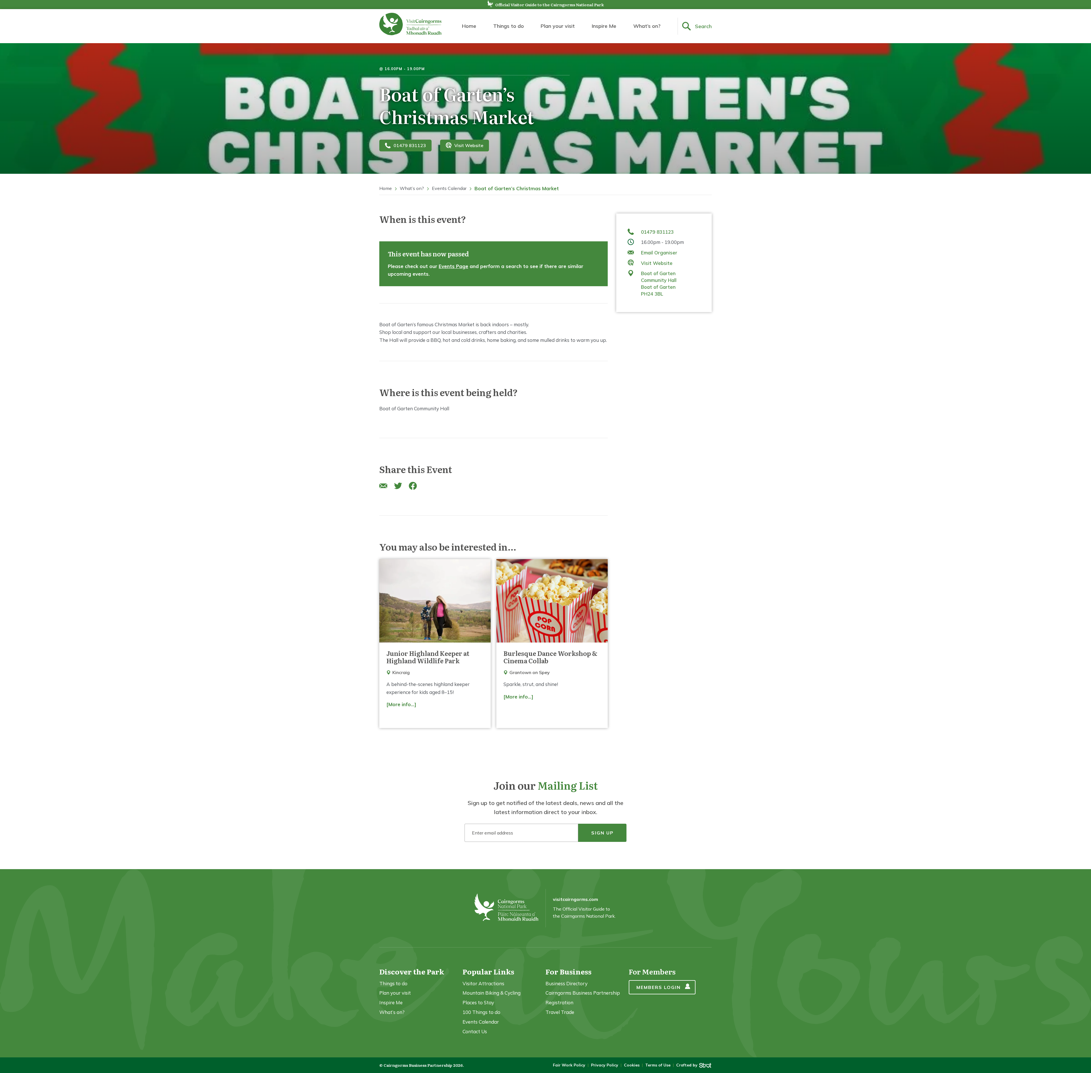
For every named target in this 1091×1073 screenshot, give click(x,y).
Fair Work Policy (569, 1065)
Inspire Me (604, 26)
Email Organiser (659, 253)
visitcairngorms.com (575, 899)
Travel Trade (560, 1012)
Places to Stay (478, 1002)
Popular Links (488, 971)
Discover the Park (411, 971)
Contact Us (475, 1031)
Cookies (632, 1065)
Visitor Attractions (483, 983)
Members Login (658, 987)
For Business (569, 971)
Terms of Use (658, 1065)
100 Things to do (481, 1012)
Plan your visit (558, 26)
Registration (559, 1002)
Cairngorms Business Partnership (583, 993)
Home (469, 26)
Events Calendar (449, 188)
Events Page (453, 266)
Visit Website (468, 145)
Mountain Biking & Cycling (491, 993)
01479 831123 (409, 145)
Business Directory (567, 983)
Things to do (508, 26)
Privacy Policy (604, 1065)
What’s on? (647, 26)
